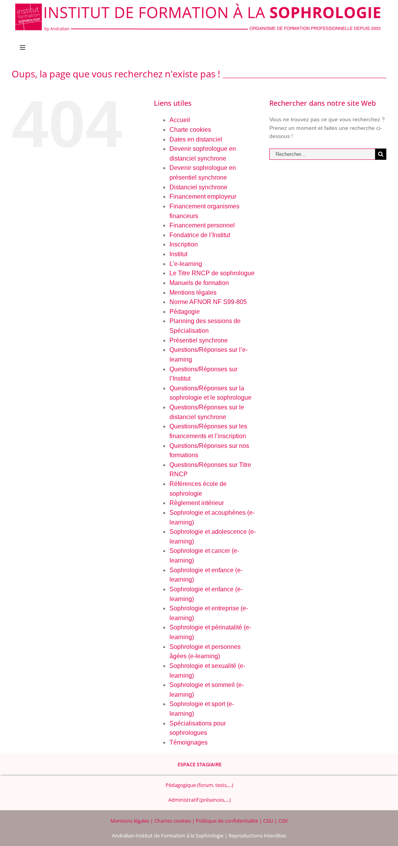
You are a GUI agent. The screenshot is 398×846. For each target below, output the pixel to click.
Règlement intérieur (196, 503)
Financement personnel (202, 225)
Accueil (179, 120)
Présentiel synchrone (198, 340)
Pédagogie (184, 311)
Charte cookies (190, 129)
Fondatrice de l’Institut (199, 235)
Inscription (183, 244)
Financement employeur (202, 196)
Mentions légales (192, 292)
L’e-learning (185, 263)
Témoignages (188, 742)
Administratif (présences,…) (199, 799)
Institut (178, 254)
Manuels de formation (199, 283)
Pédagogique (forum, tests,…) (199, 784)
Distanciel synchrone (198, 187)
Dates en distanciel (195, 139)
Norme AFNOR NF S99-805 (208, 302)
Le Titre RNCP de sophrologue (212, 273)
